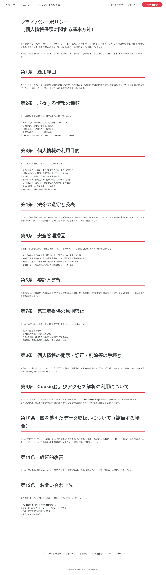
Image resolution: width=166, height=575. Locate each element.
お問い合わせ (152, 4)
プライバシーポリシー (116, 553)
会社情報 (83, 553)
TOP (104, 4)
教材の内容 (132, 4)
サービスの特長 (117, 4)
